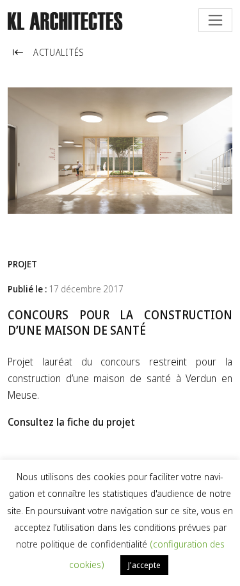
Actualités (58, 52)
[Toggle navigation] (215, 20)
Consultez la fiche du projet (71, 422)
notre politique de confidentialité (83, 543)
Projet (22, 264)
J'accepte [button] (144, 565)
